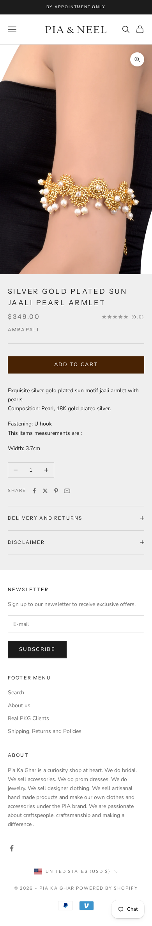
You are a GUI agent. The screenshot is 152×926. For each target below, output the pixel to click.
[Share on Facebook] (34, 491)
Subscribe (37, 649)
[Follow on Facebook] (12, 848)
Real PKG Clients (28, 718)
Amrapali (23, 330)
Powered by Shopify (107, 888)
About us (19, 705)
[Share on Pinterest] (56, 491)
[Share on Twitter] (45, 491)
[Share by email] (67, 491)
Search (16, 692)
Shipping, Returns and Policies (44, 731)
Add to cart (76, 364)
